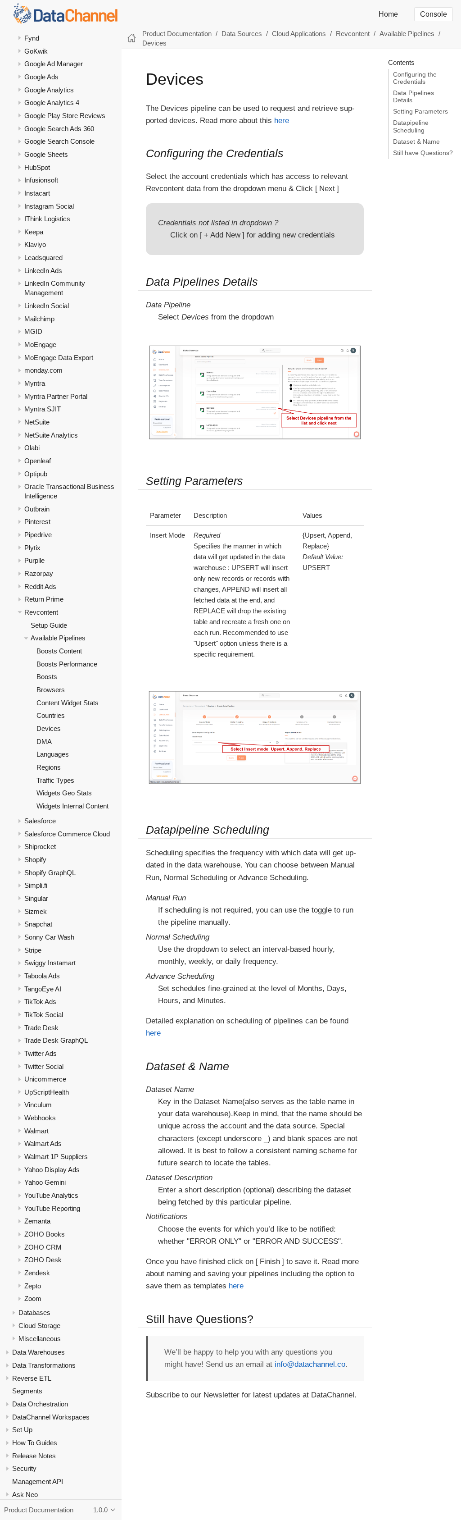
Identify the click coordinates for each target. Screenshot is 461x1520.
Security (24, 1468)
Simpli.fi (35, 885)
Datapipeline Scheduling (411, 126)
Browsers (50, 690)
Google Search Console (59, 141)
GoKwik (36, 51)
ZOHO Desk (43, 1260)
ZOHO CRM (43, 1247)
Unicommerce (45, 1079)
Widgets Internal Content (72, 806)
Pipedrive (38, 535)
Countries (50, 715)
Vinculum (38, 1105)
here (281, 120)
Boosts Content (59, 651)
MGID (33, 331)
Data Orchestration (40, 1404)
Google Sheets (46, 154)
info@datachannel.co (310, 1364)
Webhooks (40, 1118)
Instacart (37, 193)
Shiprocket (40, 846)
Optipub (35, 474)
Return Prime (43, 599)
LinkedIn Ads (43, 270)
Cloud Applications (299, 33)
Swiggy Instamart (50, 963)
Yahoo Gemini (45, 1182)
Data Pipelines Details (413, 97)
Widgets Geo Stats (64, 793)
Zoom (32, 1298)
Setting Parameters (420, 111)
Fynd (31, 38)
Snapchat (38, 924)
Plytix (32, 548)
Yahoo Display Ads (52, 1169)
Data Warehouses (38, 1352)
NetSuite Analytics (51, 435)
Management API (37, 1481)
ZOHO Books (44, 1234)
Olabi (32, 448)
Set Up (22, 1429)
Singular (36, 898)
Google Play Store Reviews (64, 115)
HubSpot (37, 167)
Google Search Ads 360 (59, 128)
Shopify (35, 859)
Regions (48, 767)
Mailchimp (39, 319)
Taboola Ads (42, 976)
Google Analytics (49, 90)
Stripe (32, 950)
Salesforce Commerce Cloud (67, 834)
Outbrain (37, 509)
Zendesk (37, 1273)
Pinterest (37, 521)
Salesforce (40, 821)
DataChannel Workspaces (51, 1417)
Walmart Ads (43, 1143)
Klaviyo (35, 244)
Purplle (34, 560)
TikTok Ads (40, 1001)
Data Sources (241, 33)
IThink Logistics (47, 219)
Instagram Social (49, 206)
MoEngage (40, 344)
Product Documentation (177, 33)
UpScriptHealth (46, 1092)
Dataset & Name (416, 141)
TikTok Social (43, 1014)
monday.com (43, 370)
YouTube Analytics (51, 1195)
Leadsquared (43, 257)
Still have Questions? (423, 153)
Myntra (34, 383)
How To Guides (34, 1443)
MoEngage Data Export (58, 357)
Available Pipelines (58, 638)
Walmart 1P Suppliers (56, 1156)
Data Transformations (44, 1365)
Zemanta (37, 1221)
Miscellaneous (39, 1338)
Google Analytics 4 (51, 102)
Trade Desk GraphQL (56, 1040)
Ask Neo (25, 1494)
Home (388, 14)
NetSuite (37, 422)
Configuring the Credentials (415, 78)
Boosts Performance (66, 664)
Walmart (36, 1131)
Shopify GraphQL (50, 872)
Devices (48, 728)
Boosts (46, 676)
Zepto (32, 1286)
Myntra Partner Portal (55, 396)
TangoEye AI (42, 989)
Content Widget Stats (67, 703)
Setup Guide (49, 625)
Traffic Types (55, 780)
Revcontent (41, 612)
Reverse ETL (31, 1378)
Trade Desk (41, 1028)
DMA (44, 741)
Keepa (33, 232)
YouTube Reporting (52, 1208)
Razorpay (38, 573)
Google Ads (41, 77)
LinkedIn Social (46, 306)
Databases (34, 1312)
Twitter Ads (40, 1053)
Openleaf (37, 461)
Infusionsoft (41, 180)
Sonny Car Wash (49, 937)
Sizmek (35, 911)
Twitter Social (43, 1066)
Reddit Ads (40, 586)
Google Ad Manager (53, 64)
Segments (27, 1391)
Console (433, 14)
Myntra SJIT (42, 409)
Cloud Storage (39, 1325)
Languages (52, 754)
